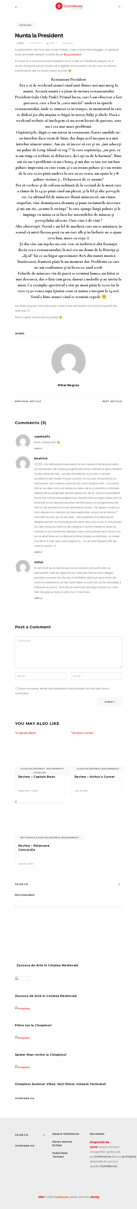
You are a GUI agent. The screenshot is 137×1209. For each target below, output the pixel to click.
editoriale (27, 838)
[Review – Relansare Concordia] (40, 819)
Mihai (21, 43)
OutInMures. (61, 1197)
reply (39, 448)
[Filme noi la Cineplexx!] (68, 1013)
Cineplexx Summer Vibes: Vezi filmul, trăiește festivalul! (60, 1084)
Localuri (25, 25)
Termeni (58, 1156)
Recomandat (55, 769)
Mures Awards (62, 1141)
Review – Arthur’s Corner (95, 776)
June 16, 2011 (35, 43)
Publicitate (60, 1153)
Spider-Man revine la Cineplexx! (41, 1054)
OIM (41, 1197)
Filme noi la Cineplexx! (33, 1025)
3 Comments (67, 43)
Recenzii (95, 769)
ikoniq (95, 1197)
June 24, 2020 (25, 863)
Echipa (57, 1145)
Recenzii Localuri (40, 771)
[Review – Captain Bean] (40, 750)
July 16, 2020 (81, 790)
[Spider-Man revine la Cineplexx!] (68, 1043)
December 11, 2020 (28, 790)
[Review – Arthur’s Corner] (96, 750)
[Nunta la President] (68, 361)
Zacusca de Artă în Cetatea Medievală (47, 965)
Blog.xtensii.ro (73, 54)
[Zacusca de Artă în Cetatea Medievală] (68, 931)
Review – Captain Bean (36, 776)
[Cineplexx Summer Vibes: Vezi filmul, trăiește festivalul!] (68, 1072)
